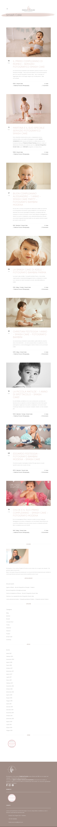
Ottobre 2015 (9, 715)
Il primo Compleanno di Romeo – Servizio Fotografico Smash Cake (29, 64)
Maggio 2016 (9, 700)
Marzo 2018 (9, 665)
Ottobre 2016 (9, 689)
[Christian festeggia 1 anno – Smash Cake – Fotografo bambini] (28, 312)
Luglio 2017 (8, 677)
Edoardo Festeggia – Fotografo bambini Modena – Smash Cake (26, 456)
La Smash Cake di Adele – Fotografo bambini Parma (29, 271)
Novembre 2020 (10, 659)
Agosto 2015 (9, 721)
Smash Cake (20, 83)
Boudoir (8, 619)
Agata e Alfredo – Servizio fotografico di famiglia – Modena (20, 587)
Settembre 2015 (10, 718)
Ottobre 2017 (9, 668)
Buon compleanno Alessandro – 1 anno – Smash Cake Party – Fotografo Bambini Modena (27, 199)
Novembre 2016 (10, 686)
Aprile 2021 (8, 653)
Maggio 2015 (9, 730)
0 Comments (45, 154)
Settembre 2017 (10, 671)
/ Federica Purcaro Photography (21, 85)
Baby (17, 287)
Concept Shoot (9, 622)
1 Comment (45, 85)
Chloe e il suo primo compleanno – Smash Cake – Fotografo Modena (30, 512)
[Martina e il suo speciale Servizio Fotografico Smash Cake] (28, 109)
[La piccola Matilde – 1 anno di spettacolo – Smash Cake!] (28, 375)
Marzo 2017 (9, 680)
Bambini (18, 225)
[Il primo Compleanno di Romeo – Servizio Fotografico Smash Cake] (28, 42)
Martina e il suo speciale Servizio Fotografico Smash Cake (28, 130)
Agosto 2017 (9, 674)
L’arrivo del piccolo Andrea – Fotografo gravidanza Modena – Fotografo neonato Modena (27, 599)
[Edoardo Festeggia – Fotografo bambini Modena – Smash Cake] (28, 437)
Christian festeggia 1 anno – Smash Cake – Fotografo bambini (30, 334)
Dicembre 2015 (9, 709)
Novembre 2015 (10, 712)
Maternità (8, 627)
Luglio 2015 (9, 724)
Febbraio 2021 (9, 656)
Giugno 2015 (9, 727)
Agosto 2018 (9, 662)
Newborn (8, 630)
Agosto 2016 (9, 695)
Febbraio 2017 (9, 683)
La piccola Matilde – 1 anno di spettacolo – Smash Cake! (30, 394)
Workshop (8, 639)
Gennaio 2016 (9, 706)
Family (21, 287)
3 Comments (45, 227)
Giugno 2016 (9, 698)
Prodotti (8, 633)
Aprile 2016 (8, 703)
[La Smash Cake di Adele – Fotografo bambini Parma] (28, 251)
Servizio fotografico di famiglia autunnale (16, 590)
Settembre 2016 (10, 692)
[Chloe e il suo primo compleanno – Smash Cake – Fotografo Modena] (28, 493)
